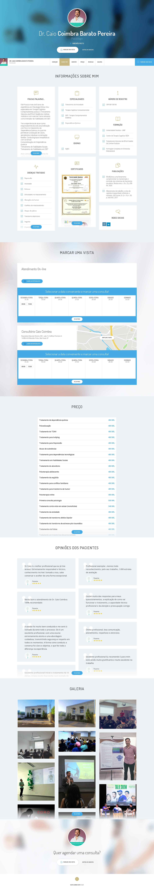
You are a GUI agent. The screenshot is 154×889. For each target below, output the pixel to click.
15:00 (30, 304)
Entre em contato (88, 50)
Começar (55, 62)
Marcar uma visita (146, 62)
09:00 (23, 304)
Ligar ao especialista (33, 281)
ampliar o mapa (107, 337)
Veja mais (36, 153)
